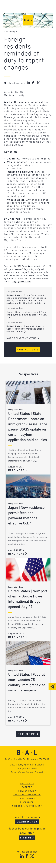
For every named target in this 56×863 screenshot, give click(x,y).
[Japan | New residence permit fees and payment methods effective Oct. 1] (28, 486)
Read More (16, 470)
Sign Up (26, 838)
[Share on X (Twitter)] (38, 82)
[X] (32, 856)
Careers (27, 787)
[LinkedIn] (22, 856)
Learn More (26, 822)
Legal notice (27, 798)
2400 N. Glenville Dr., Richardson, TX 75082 (27, 759)
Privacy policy (27, 791)
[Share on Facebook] (33, 82)
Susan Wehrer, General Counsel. (27, 772)
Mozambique (11, 32)
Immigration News (14, 291)
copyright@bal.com (21, 282)
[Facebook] (27, 856)
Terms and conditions (27, 795)
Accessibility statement (27, 806)
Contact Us (26, 350)
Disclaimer (27, 802)
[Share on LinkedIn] (28, 82)
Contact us (27, 784)
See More (27, 734)
